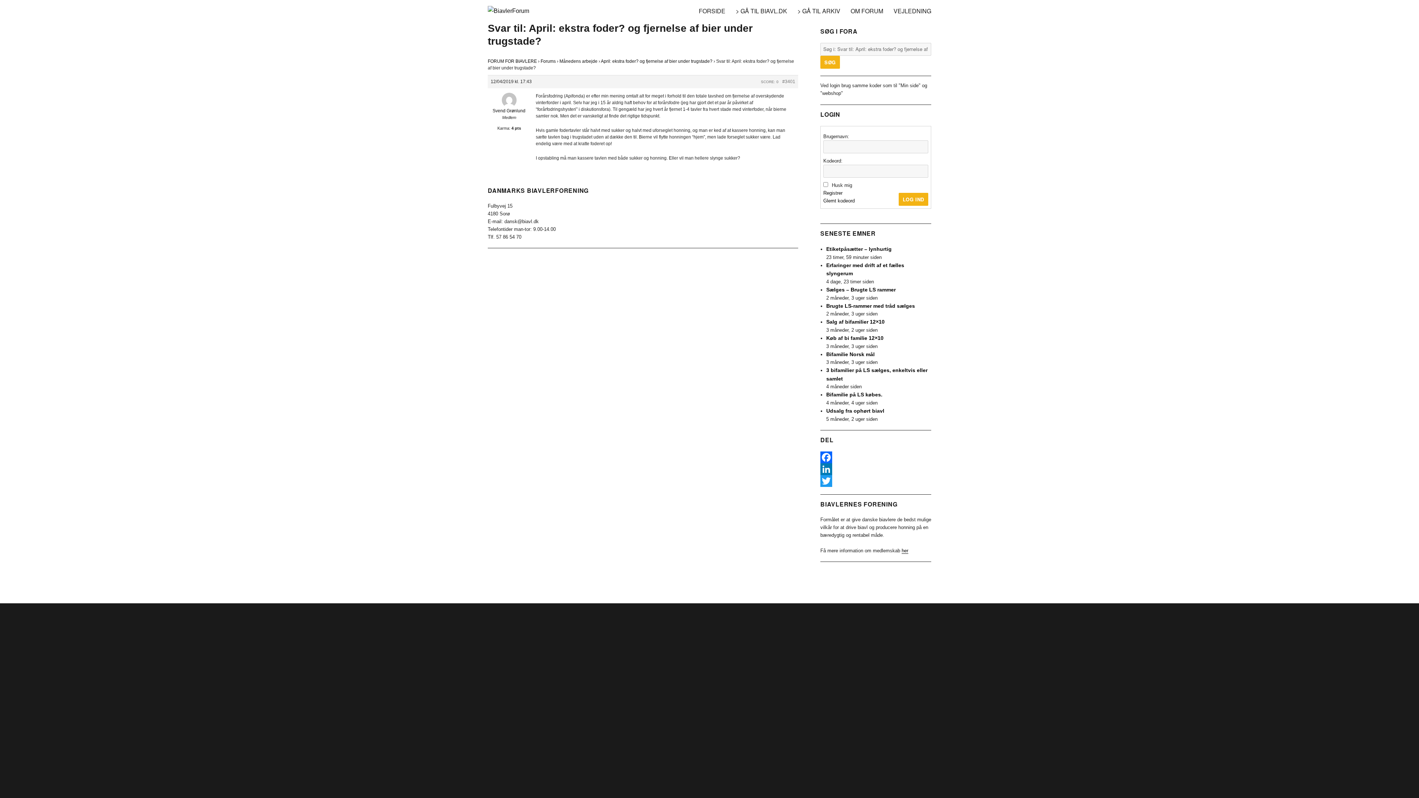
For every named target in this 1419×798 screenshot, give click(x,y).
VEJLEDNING (912, 11)
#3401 (788, 81)
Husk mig (842, 185)
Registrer (833, 193)
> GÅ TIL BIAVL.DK (761, 11)
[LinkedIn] (875, 469)
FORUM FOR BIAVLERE (512, 61)
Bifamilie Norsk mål (850, 354)
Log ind (913, 199)
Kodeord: (833, 161)
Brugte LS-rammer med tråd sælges (870, 306)
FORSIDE (712, 11)
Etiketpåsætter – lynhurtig (859, 249)
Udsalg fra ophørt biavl (855, 411)
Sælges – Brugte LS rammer (861, 290)
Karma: (503, 128)
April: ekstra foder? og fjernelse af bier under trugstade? (656, 61)
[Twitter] (875, 481)
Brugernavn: (836, 136)
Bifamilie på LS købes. (854, 395)
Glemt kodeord (839, 201)
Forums (548, 61)
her (905, 550)
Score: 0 (770, 82)
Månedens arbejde (578, 61)
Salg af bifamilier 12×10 (855, 322)
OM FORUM (867, 11)
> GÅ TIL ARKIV (818, 11)
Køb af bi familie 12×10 (855, 338)
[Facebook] (875, 457)
